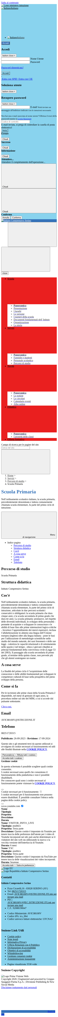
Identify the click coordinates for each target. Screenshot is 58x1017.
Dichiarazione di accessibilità (21, 947)
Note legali (12, 939)
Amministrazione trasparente (21, 959)
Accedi (5, 43)
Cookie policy (14, 936)
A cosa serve (20, 553)
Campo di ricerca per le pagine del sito (20, 444)
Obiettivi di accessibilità (19, 950)
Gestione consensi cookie (19, 956)
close (4, 273)
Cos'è (16, 551)
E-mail (33, 107)
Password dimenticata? (12, 67)
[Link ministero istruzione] (15, 5)
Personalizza (8, 755)
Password (35, 62)
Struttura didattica (22, 548)
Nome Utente (37, 58)
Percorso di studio (22, 545)
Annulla (5, 217)
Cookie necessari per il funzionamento (20, 791)
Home (10, 475)
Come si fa (19, 556)
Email (16, 559)
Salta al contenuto (10, 2)
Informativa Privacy (17, 942)
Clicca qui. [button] (6, 706)
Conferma (16, 217)
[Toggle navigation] (25, 259)
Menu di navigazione (39, 536)
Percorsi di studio (15, 481)
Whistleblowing (15, 953)
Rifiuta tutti (26, 755)
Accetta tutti (12, 758)
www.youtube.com (11, 806)
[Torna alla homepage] (29, 220)
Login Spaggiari (24, 119)
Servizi (10, 478)
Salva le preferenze (25, 865)
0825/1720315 (19, 891)
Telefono (18, 562)
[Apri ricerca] (32, 234)
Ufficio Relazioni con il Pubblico (23, 945)
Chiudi (5, 139)
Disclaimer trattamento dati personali (19, 987)
